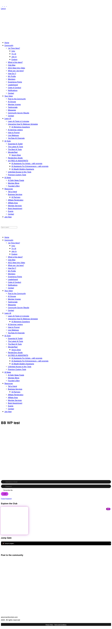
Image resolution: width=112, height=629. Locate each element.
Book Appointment (15, 208)
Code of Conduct (14, 87)
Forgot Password (6, 499)
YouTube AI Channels (16, 138)
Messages (12, 110)
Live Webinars (13, 135)
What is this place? (15, 62)
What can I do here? (16, 70)
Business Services (15, 194)
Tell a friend (12, 191)
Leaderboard (13, 84)
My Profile (12, 76)
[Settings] (7, 5)
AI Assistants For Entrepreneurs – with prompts (29, 166)
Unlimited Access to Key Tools (19, 172)
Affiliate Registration (15, 200)
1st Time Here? (14, 48)
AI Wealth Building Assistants (22, 169)
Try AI (13, 53)
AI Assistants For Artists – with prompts (26, 163)
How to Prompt (14, 132)
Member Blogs (13, 183)
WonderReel (13, 152)
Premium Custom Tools (17, 174)
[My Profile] (4, 5)
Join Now (8, 216)
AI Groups (12, 101)
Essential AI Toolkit (15, 143)
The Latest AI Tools (15, 146)
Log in (3, 8)
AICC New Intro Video (16, 68)
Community (8, 45)
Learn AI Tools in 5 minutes (18, 121)
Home (6, 42)
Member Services (15, 205)
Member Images (14, 104)
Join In (14, 56)
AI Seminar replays (15, 129)
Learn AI (7, 118)
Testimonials (13, 107)
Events (10, 211)
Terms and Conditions (60, 624)
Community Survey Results (18, 112)
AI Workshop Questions (20, 127)
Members (11, 79)
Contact (11, 93)
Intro (13, 51)
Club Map (11, 65)
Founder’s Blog (14, 186)
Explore (14, 59)
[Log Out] (1, 11)
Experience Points (15, 82)
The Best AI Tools (15, 149)
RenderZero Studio (15, 157)
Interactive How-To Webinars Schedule (23, 124)
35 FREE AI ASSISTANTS (18, 160)
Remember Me (8, 490)
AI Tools (7, 141)
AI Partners (15, 197)
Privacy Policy (49, 624)
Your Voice (8, 96)
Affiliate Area (13, 202)
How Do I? (12, 73)
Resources (8, 188)
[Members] (6, 5)
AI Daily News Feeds (16, 180)
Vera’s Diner (16, 155)
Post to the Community (17, 98)
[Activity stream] (2, 5)
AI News (7, 177)
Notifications (12, 90)
